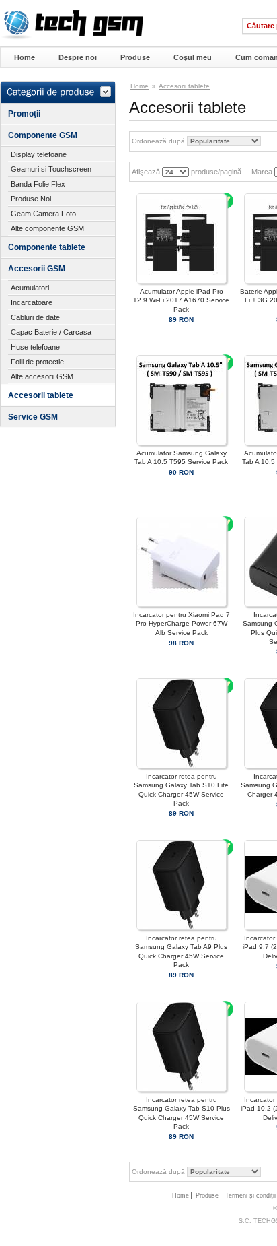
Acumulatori (30, 288)
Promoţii (24, 114)
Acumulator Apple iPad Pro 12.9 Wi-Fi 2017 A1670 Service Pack (181, 300)
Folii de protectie (37, 362)
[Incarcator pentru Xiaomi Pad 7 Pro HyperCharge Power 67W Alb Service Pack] (181, 604)
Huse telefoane (35, 347)
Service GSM (33, 417)
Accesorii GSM (36, 268)
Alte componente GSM (47, 228)
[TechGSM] (71, 37)
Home (24, 57)
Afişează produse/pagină (185, 172)
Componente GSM (42, 135)
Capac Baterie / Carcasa (51, 332)
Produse (135, 57)
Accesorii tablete (40, 395)
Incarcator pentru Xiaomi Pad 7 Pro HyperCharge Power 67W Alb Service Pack (181, 623)
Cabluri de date (35, 317)
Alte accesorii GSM (42, 376)
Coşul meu (192, 57)
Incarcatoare (31, 302)
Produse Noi (31, 199)
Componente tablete (46, 247)
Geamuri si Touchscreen (51, 169)
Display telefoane (39, 154)
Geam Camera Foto (43, 213)
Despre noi (77, 57)
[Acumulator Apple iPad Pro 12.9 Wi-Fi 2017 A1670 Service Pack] (181, 281)
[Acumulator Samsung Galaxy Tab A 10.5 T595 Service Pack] (181, 443)
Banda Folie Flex (38, 184)
